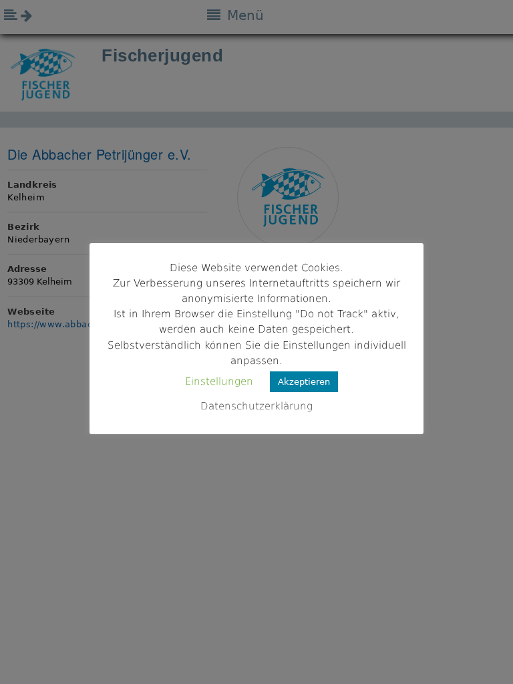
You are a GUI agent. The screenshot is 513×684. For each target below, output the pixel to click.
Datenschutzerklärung (256, 406)
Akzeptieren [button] (304, 382)
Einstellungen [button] (219, 381)
